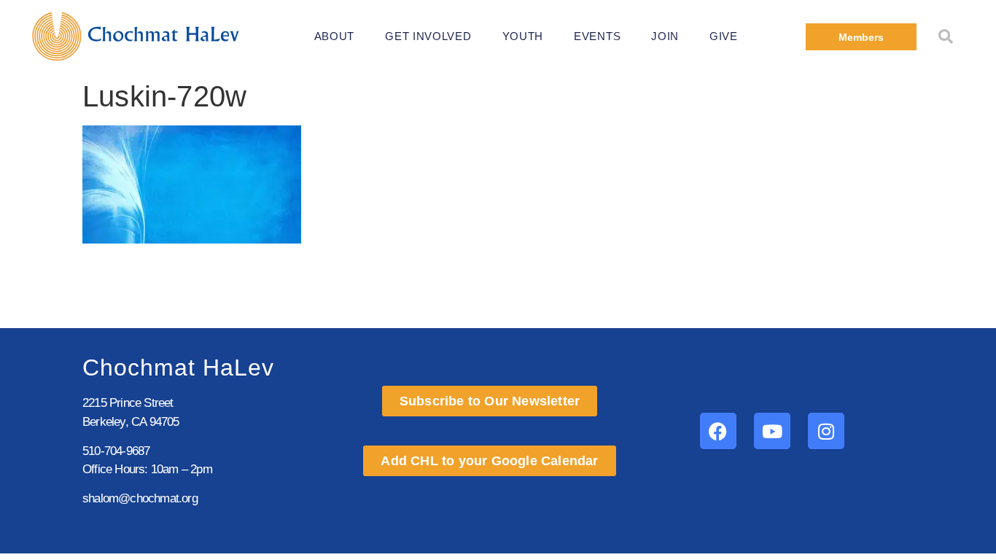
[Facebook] (718, 431)
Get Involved (428, 36)
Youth (523, 36)
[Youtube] (772, 431)
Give (723, 36)
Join (665, 36)
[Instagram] (826, 431)
